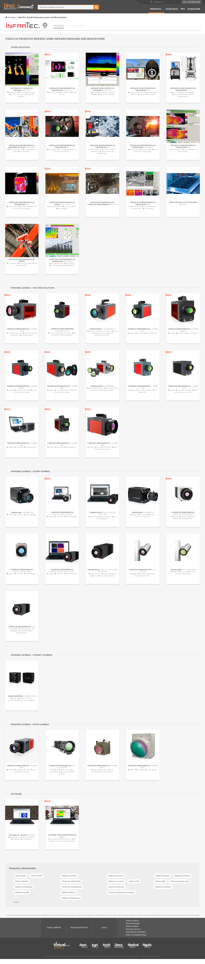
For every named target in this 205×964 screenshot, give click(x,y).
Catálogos (172, 9)
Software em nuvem (115, 876)
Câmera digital (20, 876)
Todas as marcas (132, 921)
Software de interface (163, 887)
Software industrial (162, 876)
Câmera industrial (21, 881)
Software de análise (69, 876)
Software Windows (68, 892)
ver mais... (16, 902)
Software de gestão (22, 892)
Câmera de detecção (116, 887)
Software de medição (182, 876)
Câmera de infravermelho (71, 881)
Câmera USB (134, 881)
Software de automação (24, 887)
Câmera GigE (160, 881)
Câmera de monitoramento (71, 887)
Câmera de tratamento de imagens (121, 892)
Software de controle (116, 881)
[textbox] (66, 7)
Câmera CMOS (36, 876)
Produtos (155, 9)
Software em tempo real (70, 898)
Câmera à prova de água (179, 881)
